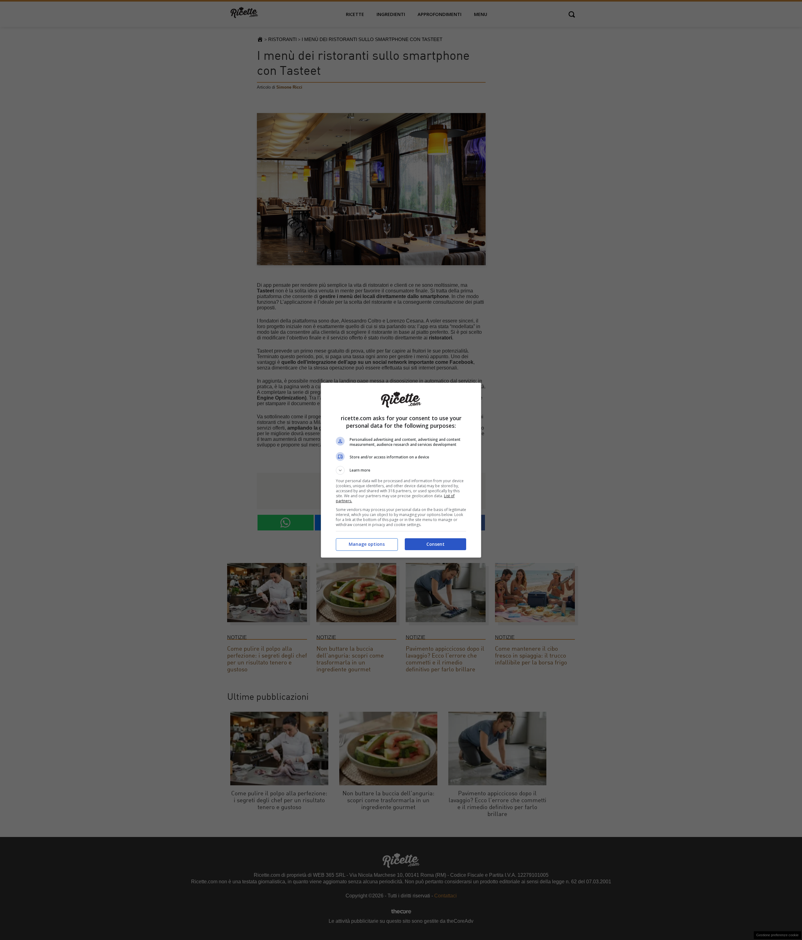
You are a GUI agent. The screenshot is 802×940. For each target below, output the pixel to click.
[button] (401, 470)
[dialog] (401, 470)
